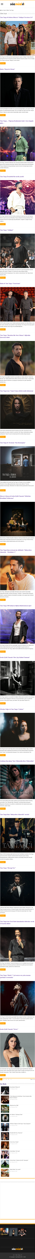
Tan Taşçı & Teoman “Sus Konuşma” (12, 443)
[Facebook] (14, 1255)
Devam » (3, 63)
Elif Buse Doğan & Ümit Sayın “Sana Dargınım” (20, 1123)
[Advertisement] (17, 1200)
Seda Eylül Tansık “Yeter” (9, 1029)
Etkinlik (10, 125)
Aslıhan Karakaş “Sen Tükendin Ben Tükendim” (17, 761)
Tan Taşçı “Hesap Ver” (8, 868)
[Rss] (13, 1255)
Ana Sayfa (3, 10)
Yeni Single (12, 71)
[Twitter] (16, 1255)
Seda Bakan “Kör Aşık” (15, 1151)
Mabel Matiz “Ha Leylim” (15, 1169)
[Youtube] (19, 1255)
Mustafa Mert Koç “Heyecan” (16, 1132)
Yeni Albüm (10, 554)
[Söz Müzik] (17, 4)
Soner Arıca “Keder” (14, 1142)
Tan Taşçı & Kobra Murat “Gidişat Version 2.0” (16, 17)
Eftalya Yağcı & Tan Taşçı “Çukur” (12, 709)
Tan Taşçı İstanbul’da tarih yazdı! (12, 176)
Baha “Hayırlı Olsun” (7, 69)
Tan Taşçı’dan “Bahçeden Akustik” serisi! (14, 814)
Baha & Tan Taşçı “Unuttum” (10, 283)
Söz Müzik (11, 19)
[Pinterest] (18, 1255)
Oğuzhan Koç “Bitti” (14, 1105)
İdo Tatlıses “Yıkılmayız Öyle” (16, 1114)
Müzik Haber (11, 339)
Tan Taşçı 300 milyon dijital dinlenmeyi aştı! (15, 606)
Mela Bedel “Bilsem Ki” (15, 1087)
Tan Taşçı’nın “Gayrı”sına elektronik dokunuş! (16, 391)
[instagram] (21, 1255)
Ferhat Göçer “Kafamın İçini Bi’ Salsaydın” (19, 1160)
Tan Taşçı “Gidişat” (6, 230)
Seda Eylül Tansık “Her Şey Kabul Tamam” (15, 657)
